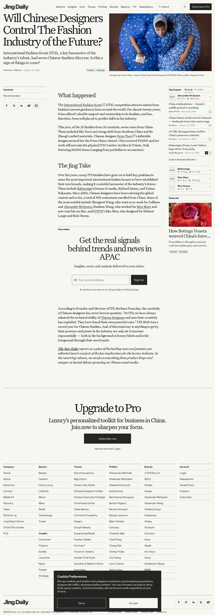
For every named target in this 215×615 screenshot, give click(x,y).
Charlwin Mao (117, 533)
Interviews (80, 569)
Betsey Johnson (118, 515)
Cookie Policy (131, 612)
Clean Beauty (81, 509)
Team (6, 509)
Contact (8, 491)
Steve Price (174, 111)
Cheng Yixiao (116, 551)
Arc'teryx (149, 551)
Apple (147, 545)
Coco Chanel (116, 563)
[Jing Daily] (16, 7)
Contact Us (161, 612)
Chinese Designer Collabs (88, 491)
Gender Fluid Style (84, 557)
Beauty (43, 473)
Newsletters (146, 6)
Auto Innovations (84, 473)
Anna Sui (149, 533)
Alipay (148, 521)
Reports (125, 6)
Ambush (149, 527)
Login (117, 448)
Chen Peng (115, 539)
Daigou (78, 521)
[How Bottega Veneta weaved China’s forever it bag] (190, 215)
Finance (43, 545)
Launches (44, 557)
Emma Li (173, 125)
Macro (42, 497)
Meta (41, 503)
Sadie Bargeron (176, 153)
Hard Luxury (46, 485)
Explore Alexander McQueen (182, 159)
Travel (42, 521)
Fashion (90, 70)
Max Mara (144, 206)
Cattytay (114, 527)
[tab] (189, 90)
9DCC (147, 479)
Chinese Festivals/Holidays (89, 497)
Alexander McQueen (120, 479)
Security (8, 503)
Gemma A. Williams (12, 70)
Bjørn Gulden (116, 521)
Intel (82, 6)
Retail (42, 509)
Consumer (45, 539)
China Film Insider (13, 527)
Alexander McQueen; (78, 206)
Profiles (102, 6)
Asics (147, 557)
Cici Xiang (115, 557)
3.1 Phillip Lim (152, 473)
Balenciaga (84, 188)
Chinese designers (113, 317)
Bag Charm (80, 479)
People (43, 569)
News (42, 563)
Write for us (10, 515)
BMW (147, 569)
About (7, 479)
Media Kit (8, 497)
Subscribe (185, 497)
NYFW (98, 211)
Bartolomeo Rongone (121, 497)
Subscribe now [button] (107, 438)
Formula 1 (79, 545)
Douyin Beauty (82, 527)
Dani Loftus (115, 569)
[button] (184, 6)
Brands (114, 6)
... (210, 111)
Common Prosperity (85, 515)
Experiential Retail (84, 533)
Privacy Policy (115, 289)
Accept (133, 603)
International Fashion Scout (83, 105)
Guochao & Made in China (88, 563)
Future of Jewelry (84, 551)
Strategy (101, 70)
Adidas (148, 485)
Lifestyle (44, 491)
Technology (45, 515)
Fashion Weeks (82, 539)
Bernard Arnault (118, 509)
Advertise (9, 485)
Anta (147, 539)
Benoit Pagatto (117, 503)
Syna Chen (124, 136)
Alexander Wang (153, 503)
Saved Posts (187, 485)
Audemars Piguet (154, 563)
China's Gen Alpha (84, 485)
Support (184, 491)
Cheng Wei (115, 545)
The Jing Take (68, 349)
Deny (81, 603)
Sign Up (139, 280)
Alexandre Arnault (119, 485)
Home (6, 473)
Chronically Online (84, 503)
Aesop (148, 491)
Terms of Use (132, 289)
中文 (5, 533)
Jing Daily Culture (13, 521)
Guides (43, 551)
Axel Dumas (116, 491)
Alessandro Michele (120, 473)
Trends (92, 6)
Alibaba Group (152, 509)
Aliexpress (150, 515)
